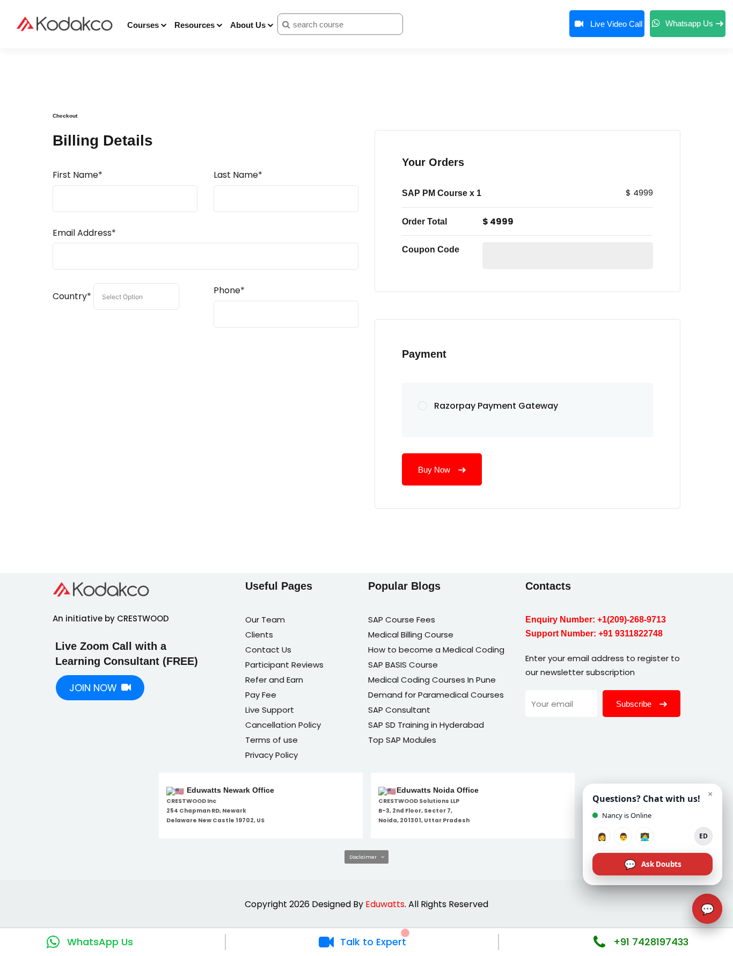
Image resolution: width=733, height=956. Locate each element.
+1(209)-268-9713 (631, 619)
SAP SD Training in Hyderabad (426, 724)
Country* (72, 296)
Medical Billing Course (410, 634)
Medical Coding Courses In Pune (432, 679)
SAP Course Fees (401, 619)
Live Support (269, 709)
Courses (143, 25)
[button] (366, 857)
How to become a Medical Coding (436, 649)
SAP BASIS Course (403, 664)
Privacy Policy (271, 755)
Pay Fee (260, 694)
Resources (194, 25)
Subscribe (635, 703)
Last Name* (238, 175)
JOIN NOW (93, 687)
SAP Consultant (399, 709)
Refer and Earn (274, 679)
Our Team (265, 619)
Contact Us (268, 649)
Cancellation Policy (283, 724)
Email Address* (84, 233)
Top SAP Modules (402, 739)
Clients (259, 634)
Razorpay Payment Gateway (496, 406)
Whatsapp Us (689, 23)
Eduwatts (385, 904)
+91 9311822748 (630, 633)
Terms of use (271, 739)
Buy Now (435, 469)
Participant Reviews (284, 664)
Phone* (229, 290)
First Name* (77, 175)
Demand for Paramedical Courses (436, 694)
